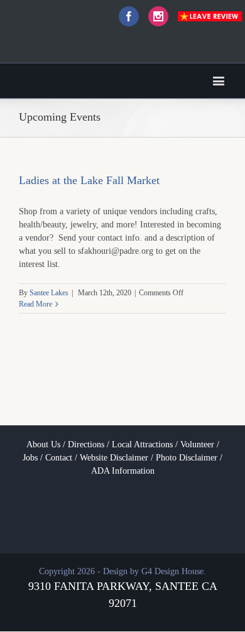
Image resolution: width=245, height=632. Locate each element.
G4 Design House (172, 571)
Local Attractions (142, 444)
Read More (35, 304)
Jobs (30, 457)
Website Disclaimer (114, 457)
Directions (86, 444)
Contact (58, 457)
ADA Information (123, 471)
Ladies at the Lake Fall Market (89, 180)
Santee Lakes (49, 292)
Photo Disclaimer (186, 457)
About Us (43, 444)
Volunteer (197, 444)
